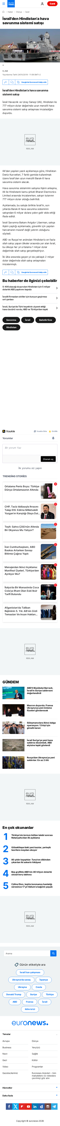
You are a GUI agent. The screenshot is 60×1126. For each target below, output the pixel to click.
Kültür (35, 1060)
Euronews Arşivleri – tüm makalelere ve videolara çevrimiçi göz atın (44, 1076)
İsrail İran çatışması (30, 972)
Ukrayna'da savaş (21, 979)
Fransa (29, 1001)
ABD (15, 1001)
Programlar (37, 1066)
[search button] (53, 953)
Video (5, 1066)
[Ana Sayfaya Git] (11, 3)
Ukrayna (22, 987)
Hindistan (11, 327)
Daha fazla (7, 1095)
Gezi (4, 1060)
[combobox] (30, 953)
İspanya (44, 979)
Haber (10, 12)
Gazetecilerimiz (10, 1073)
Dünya (19, 12)
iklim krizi (30, 1009)
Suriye (33, 994)
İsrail (27, 12)
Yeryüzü (36, 1047)
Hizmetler (7, 1087)
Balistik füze (45, 320)
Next (4, 1053)
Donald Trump (13, 994)
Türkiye (50, 994)
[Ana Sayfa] (3, 12)
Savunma (11, 320)
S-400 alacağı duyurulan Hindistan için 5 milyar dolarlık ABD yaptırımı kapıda (26, 288)
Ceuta (39, 987)
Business (6, 1047)
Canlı (52, 3)
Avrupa (6, 1041)
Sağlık (35, 1053)
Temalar (6, 1034)
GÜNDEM (10, 682)
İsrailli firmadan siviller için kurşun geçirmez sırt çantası (24, 298)
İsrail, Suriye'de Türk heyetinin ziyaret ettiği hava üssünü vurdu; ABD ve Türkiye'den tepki (25, 308)
